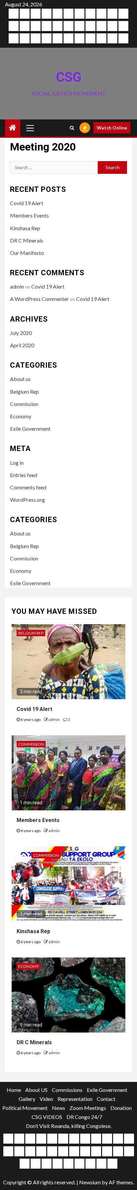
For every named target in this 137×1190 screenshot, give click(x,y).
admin (17, 286)
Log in (17, 462)
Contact (106, 1099)
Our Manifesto (27, 253)
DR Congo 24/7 (84, 1117)
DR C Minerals (26, 240)
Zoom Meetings (87, 1108)
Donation (121, 1108)
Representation (75, 1099)
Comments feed (28, 487)
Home (14, 1090)
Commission (24, 404)
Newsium (90, 1182)
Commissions (67, 1090)
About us (20, 379)
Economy (20, 416)
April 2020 (22, 345)
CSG (68, 77)
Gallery (27, 1099)
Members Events (29, 215)
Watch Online (112, 127)
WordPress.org (27, 499)
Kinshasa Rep (25, 228)
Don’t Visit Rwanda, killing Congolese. (68, 1126)
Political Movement (25, 1108)
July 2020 (21, 333)
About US (36, 1090)
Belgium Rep (24, 391)
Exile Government (30, 428)
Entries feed (23, 475)
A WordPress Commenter (39, 299)
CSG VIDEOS (47, 1117)
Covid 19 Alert (26, 203)
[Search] (72, 127)
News (58, 1108)
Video (46, 1099)
